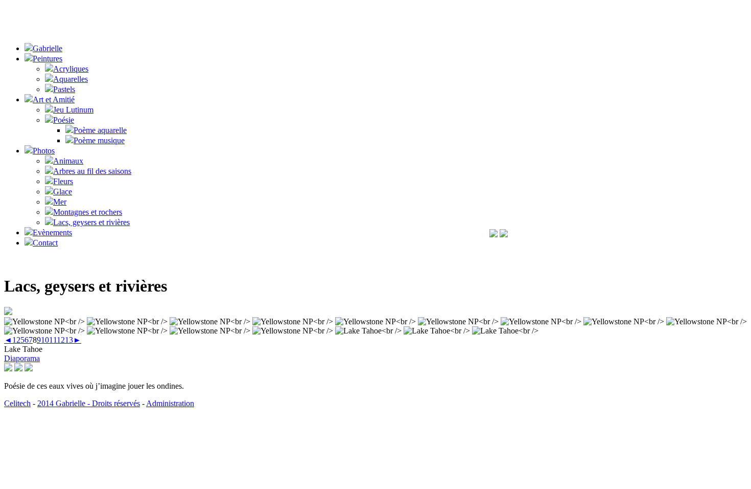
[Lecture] (18, 368)
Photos (44, 150)
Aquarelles (70, 79)
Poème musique (99, 140)
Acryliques (70, 68)
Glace (62, 191)
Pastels (64, 89)
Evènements (52, 232)
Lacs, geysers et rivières (91, 222)
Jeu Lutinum (73, 109)
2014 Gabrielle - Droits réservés (88, 403)
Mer (59, 201)
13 (69, 340)
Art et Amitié (54, 99)
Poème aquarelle (100, 130)
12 (61, 340)
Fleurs (63, 181)
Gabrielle (47, 48)
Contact (45, 242)
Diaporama (22, 358)
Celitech (17, 403)
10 (45, 340)
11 (53, 340)
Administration (170, 403)
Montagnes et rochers (87, 212)
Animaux (68, 161)
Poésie (63, 120)
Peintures (47, 58)
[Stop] (29, 368)
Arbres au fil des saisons (92, 171)
